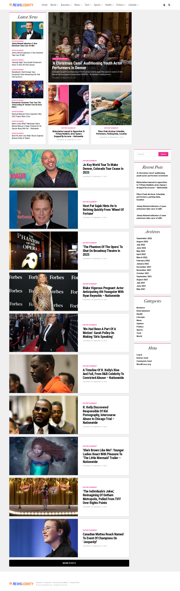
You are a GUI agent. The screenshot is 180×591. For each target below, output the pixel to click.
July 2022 (141, 245)
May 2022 (141, 251)
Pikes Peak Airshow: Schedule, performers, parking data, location (151, 197)
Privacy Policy (74, 582)
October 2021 (143, 273)
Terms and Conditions (60, 582)
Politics (120, 4)
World (53, 4)
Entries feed (142, 358)
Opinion (140, 323)
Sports (97, 4)
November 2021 (144, 270)
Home (45, 4)
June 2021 (141, 286)
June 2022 (141, 248)
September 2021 (144, 276)
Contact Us (48, 582)
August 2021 (142, 279)
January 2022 (143, 264)
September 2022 (144, 238)
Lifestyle (132, 4)
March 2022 (142, 257)
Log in (139, 355)
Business (65, 4)
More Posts (69, 563)
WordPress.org (144, 364)
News (77, 4)
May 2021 (141, 289)
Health (108, 4)
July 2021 (141, 283)
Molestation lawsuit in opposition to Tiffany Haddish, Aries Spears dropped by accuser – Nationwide (152, 185)
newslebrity (56, 78)
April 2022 (141, 254)
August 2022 (142, 241)
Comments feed (144, 361)
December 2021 (144, 267)
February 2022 (143, 260)
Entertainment (143, 311)
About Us (39, 582)
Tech (87, 4)
